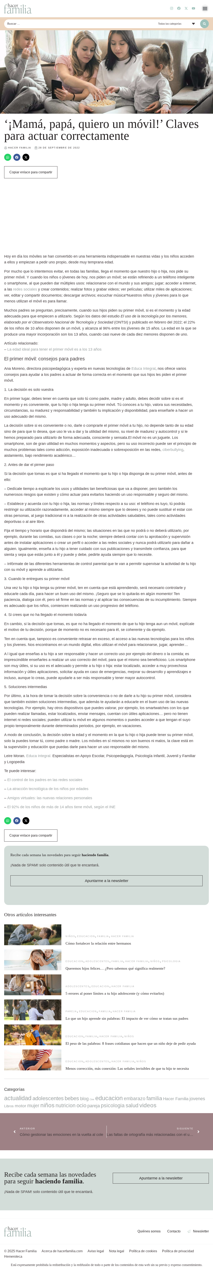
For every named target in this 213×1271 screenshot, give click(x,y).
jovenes (197, 1098)
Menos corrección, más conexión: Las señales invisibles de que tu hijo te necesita (127, 1068)
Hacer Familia (122, 936)
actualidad (17, 1098)
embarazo (134, 1098)
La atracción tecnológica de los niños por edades (47, 789)
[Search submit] (204, 23)
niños (70, 936)
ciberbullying (172, 450)
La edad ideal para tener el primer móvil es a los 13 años (54, 349)
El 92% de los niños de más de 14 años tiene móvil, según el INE (61, 807)
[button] (205, 9)
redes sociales (25, 289)
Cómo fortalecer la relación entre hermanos (98, 943)
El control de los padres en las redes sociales (44, 780)
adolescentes (97, 961)
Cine (92, 1099)
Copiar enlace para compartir (30, 172)
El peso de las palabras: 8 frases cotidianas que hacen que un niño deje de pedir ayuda (131, 1043)
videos (147, 1105)
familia (103, 936)
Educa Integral (143, 368)
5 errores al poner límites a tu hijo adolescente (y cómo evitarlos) (115, 993)
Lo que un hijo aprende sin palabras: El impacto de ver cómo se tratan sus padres (127, 1018)
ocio (81, 1105)
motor (20, 1105)
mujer (33, 1105)
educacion (86, 936)
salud (132, 1105)
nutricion (66, 1105)
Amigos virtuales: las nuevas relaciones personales (49, 798)
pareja (71, 1011)
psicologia (171, 961)
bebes (72, 1098)
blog (84, 1098)
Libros (9, 1106)
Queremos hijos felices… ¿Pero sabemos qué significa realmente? (115, 968)
